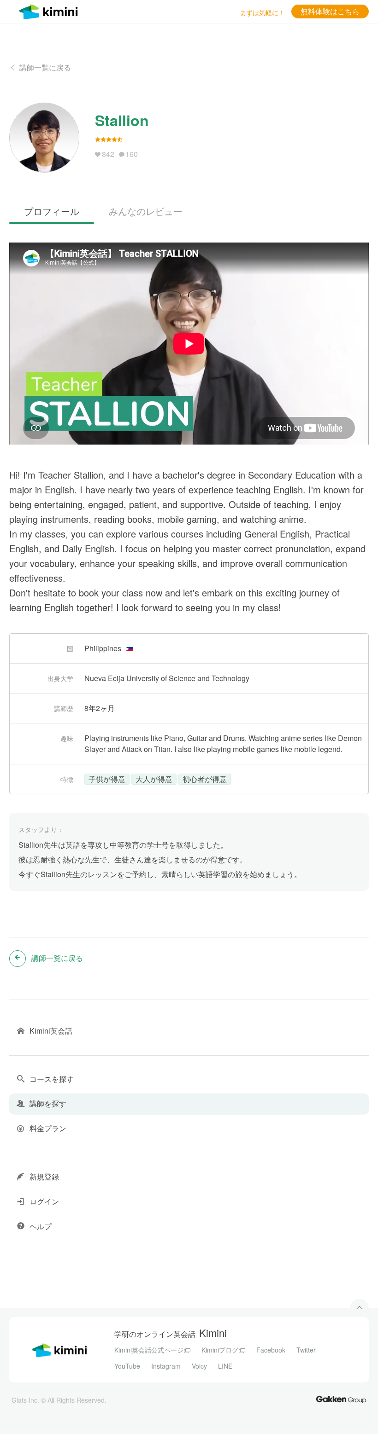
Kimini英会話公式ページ (148, 1349)
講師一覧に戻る (45, 67)
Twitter (306, 1349)
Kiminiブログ (219, 1349)
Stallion (122, 120)
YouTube (127, 1365)
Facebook (270, 1349)
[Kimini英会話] (50, 10)
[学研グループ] (341, 1399)
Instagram (166, 1365)
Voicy (199, 1365)
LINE (225, 1365)
